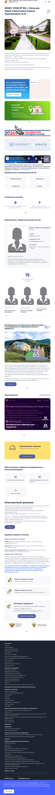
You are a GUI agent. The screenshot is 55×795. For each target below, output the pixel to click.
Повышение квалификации (12, 679)
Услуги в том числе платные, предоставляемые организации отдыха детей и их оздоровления (26, 717)
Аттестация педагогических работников (15, 675)
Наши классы (8, 652)
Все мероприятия (44, 395)
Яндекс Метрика (33, 783)
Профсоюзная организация (12, 680)
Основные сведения (10, 743)
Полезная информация (11, 691)
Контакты (7, 739)
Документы (8, 745)
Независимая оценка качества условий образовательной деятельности (24, 734)
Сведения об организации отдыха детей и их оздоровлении (21, 708)
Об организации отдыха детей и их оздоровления (18, 710)
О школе (7, 645)
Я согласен (9, 791)
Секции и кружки (9, 700)
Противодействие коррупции (13, 728)
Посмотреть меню (27, 456)
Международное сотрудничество (13, 756)
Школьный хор (8, 661)
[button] (45, 2)
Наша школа (8, 643)
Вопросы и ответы (10, 770)
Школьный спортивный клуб (12, 663)
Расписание (8, 724)
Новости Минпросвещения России (14, 677)
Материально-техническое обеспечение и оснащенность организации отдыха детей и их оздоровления (25, 714)
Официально (8, 726)
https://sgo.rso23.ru (34, 513)
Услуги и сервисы (9, 704)
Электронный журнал (10, 669)
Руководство (8, 754)
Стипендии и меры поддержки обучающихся (17, 766)
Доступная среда (9, 720)
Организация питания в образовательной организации (19, 752)
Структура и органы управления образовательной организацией (22, 761)
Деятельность (8, 712)
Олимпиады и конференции (12, 702)
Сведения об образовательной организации (17, 741)
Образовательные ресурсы (12, 671)
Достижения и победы (11, 654)
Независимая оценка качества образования (17, 733)
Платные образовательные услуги (14, 750)
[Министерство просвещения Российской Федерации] (16, 625)
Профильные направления (12, 650)
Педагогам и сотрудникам (12, 668)
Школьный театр (9, 660)
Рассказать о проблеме (26, 616)
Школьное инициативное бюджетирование (16, 656)
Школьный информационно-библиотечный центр (18, 658)
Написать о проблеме (14, 94)
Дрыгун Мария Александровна (40, 227)
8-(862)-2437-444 (9, 778)
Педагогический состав (11, 649)
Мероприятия (8, 695)
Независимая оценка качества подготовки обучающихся (20, 687)
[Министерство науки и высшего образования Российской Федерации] (39, 625)
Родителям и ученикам (11, 689)
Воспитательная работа (11, 730)
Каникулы (7, 698)
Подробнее (48, 12)
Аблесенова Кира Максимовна (10, 311)
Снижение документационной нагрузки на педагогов (19, 684)
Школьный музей (9, 665)
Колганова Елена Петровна (42, 309)
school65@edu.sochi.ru (24, 778)
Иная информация (9, 722)
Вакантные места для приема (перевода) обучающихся (19, 759)
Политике (47, 786)
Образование (8, 747)
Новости (7, 696)
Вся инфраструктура (47, 327)
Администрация (9, 647)
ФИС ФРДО (8, 706)
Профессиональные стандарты (13, 673)
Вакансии (7, 682)
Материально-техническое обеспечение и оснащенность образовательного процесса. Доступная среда (25, 764)
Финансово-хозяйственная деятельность (15, 758)
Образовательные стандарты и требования (16, 748)
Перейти (9, 527)
